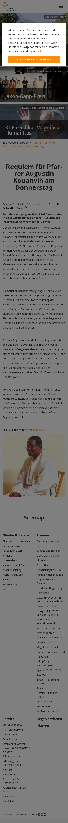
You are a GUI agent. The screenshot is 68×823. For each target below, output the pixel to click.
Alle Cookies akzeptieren (34, 59)
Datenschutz (44, 51)
